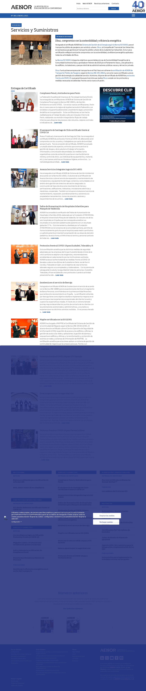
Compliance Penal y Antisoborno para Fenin (60, 93)
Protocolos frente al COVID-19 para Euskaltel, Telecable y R (66, 246)
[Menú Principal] (133, 15)
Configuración (16, 522)
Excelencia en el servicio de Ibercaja (56, 283)
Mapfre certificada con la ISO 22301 (56, 320)
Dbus (99, 47)
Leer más (58, 122)
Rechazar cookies (106, 522)
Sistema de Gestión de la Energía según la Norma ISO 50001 (105, 44)
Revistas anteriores (102, 3)
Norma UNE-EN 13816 (96, 73)
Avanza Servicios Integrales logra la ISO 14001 (61, 170)
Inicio (78, 3)
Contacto (115, 3)
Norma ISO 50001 (64, 60)
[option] (117, 104)
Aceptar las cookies (107, 515)
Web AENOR (87, 3)
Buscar (113, 8)
